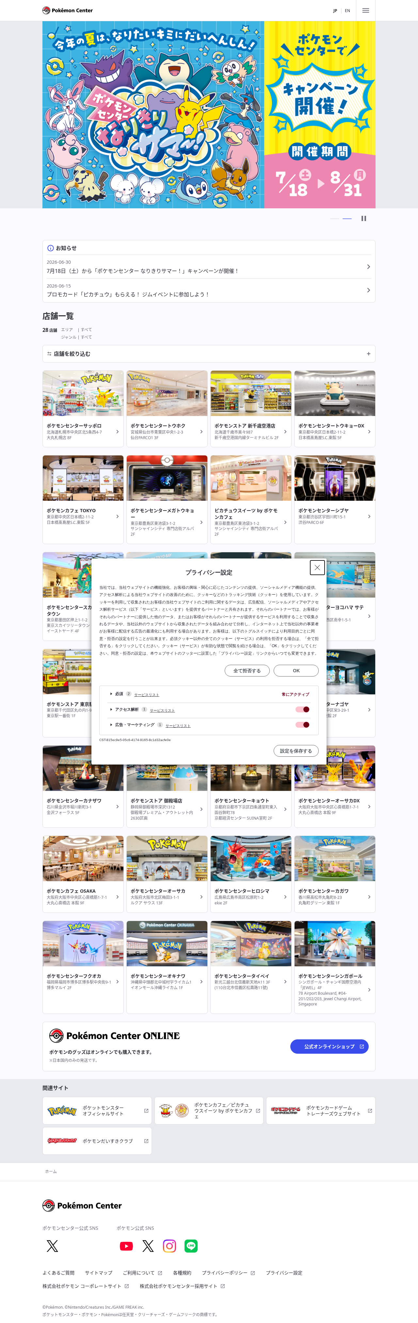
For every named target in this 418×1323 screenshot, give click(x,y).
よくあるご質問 (58, 1273)
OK (296, 670)
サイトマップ (98, 1273)
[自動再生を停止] (363, 219)
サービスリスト (146, 695)
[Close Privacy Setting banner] (317, 567)
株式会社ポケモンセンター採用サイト (178, 1286)
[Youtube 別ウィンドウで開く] (126, 1246)
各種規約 (182, 1273)
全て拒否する (247, 670)
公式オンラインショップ (329, 1046)
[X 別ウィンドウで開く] (52, 1246)
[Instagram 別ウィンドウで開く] (169, 1246)
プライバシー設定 (284, 1273)
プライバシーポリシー (225, 1273)
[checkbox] (302, 709)
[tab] (335, 219)
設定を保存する (296, 750)
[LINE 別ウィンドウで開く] (191, 1246)
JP (335, 10)
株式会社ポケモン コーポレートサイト (81, 1286)
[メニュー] (366, 10)
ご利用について (139, 1273)
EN (347, 10)
